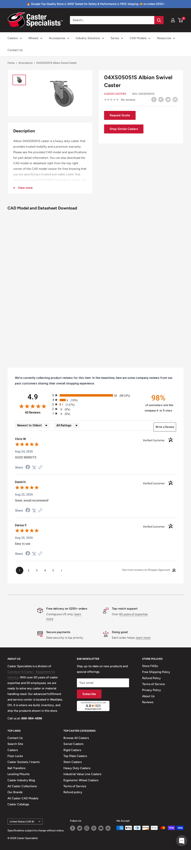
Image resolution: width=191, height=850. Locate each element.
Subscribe (89, 694)
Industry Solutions (88, 38)
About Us (148, 696)
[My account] (173, 20)
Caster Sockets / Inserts (23, 762)
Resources (164, 38)
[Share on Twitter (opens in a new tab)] (34, 467)
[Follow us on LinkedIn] (108, 828)
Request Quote (120, 115)
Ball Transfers (16, 768)
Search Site (15, 744)
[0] (180, 20)
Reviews (147, 702)
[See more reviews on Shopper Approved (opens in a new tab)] (40, 467)
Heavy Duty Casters (76, 768)
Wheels (33, 38)
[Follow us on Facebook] (72, 828)
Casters (12, 38)
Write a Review (165, 426)
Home (11, 62)
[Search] (159, 20)
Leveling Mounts (18, 774)
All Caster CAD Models (22, 798)
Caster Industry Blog (21, 780)
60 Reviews (37, 412)
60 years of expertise (133, 614)
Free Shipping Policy (156, 672)
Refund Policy (151, 678)
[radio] (95, 395)
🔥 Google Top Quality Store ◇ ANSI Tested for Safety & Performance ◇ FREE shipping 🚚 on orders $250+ (96, 4)
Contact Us (15, 50)
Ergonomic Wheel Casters (80, 780)
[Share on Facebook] (153, 99)
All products (25, 62)
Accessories (57, 38)
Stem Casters (72, 762)
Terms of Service (153, 684)
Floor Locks (15, 756)
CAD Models (138, 38)
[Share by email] (175, 99)
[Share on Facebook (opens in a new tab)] (28, 467)
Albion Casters (115, 93)
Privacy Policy (151, 690)
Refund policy (72, 792)
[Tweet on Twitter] (168, 99)
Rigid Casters (72, 750)
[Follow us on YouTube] (101, 828)
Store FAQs (150, 666)
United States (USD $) (22, 821)
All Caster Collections (22, 786)
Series (115, 38)
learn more (143, 637)
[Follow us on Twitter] (79, 828)
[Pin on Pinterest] (161, 99)
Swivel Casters (73, 744)
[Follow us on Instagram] (86, 828)
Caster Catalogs (18, 804)
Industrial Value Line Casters (82, 774)
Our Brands (14, 792)
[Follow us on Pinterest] (93, 828)
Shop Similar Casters (124, 129)
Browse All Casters (76, 738)
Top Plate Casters (75, 756)
